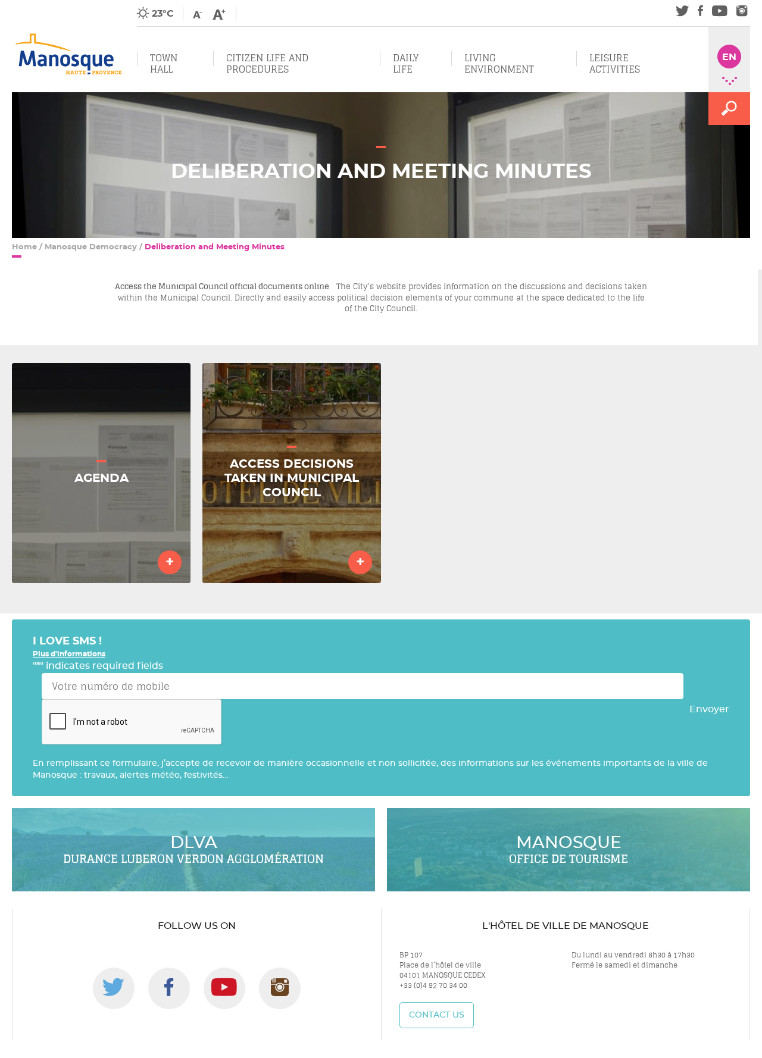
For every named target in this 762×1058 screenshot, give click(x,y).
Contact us (436, 1015)
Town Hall (163, 63)
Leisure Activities (614, 63)
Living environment (499, 63)
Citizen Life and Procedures (267, 63)
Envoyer (709, 709)
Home (24, 247)
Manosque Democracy (91, 247)
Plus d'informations (69, 654)
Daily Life (406, 63)
